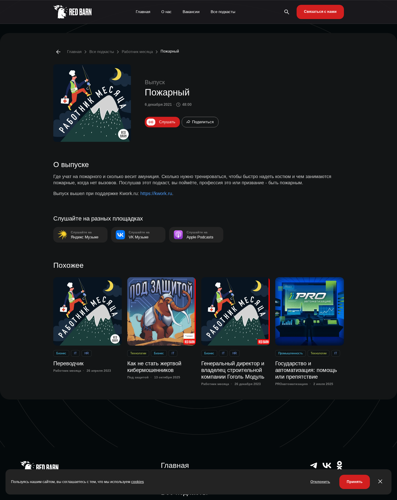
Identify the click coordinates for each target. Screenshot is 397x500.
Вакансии (191, 12)
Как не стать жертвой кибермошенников (154, 366)
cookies (137, 482)
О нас (166, 12)
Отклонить (320, 482)
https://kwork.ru (156, 193)
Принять (355, 482)
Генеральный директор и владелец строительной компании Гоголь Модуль (232, 370)
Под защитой (138, 377)
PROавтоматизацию (291, 384)
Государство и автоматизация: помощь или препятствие (306, 370)
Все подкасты (223, 12)
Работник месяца (137, 52)
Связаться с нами (320, 12)
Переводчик (68, 363)
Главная (143, 12)
